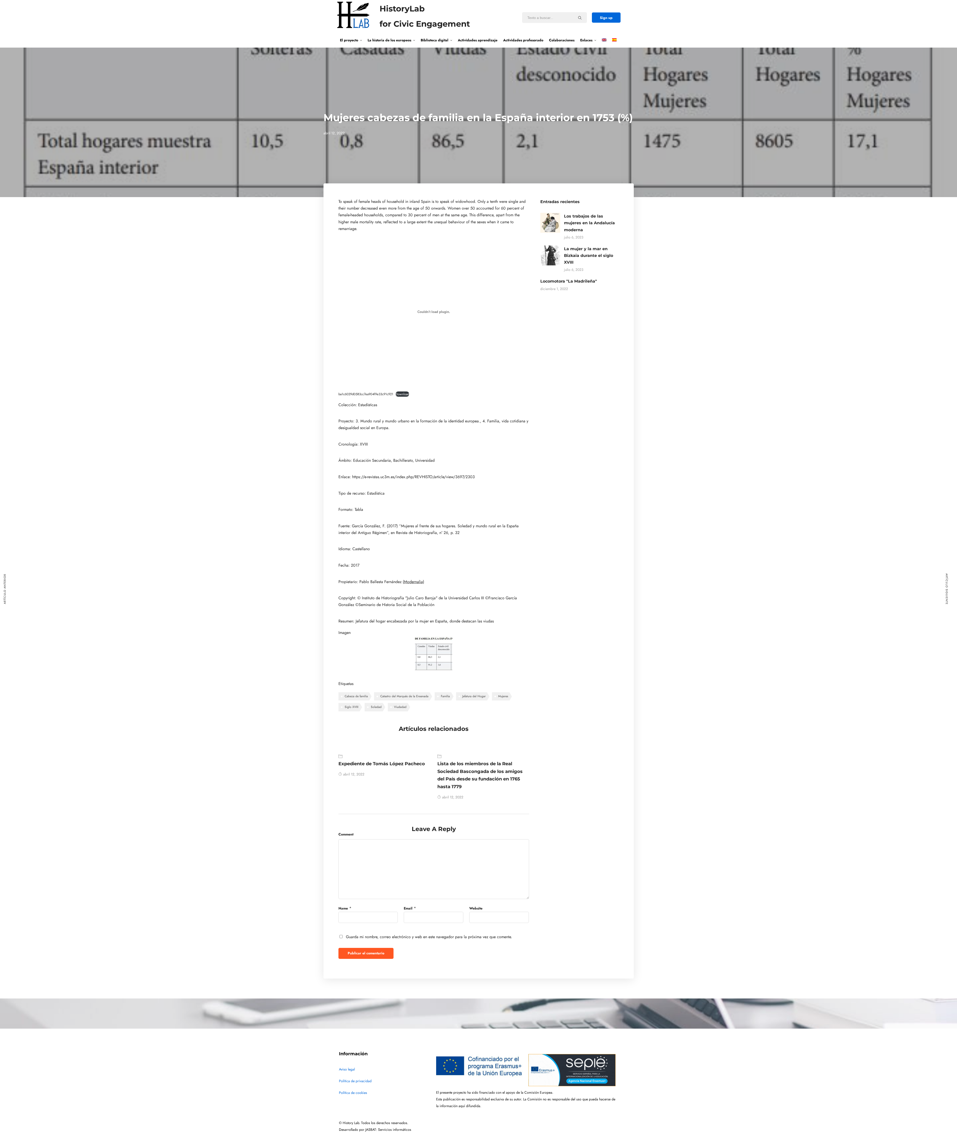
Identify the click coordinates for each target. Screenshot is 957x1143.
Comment (345, 834)
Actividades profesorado (523, 40)
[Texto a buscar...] (580, 18)
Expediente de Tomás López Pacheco (381, 763)
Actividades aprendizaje (477, 40)
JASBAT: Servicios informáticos (388, 1129)
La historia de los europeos (389, 40)
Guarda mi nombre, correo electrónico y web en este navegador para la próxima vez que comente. (429, 937)
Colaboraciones (561, 40)
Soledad (376, 707)
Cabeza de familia (356, 696)
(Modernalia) (413, 582)
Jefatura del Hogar (474, 696)
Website (475, 908)
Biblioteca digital (434, 40)
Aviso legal (347, 1069)
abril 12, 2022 (353, 774)
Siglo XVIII (351, 707)
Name (343, 908)
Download (402, 394)
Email (408, 908)
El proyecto (349, 40)
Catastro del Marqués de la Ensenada (404, 696)
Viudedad (400, 707)
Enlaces (586, 40)
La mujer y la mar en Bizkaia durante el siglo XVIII (588, 255)
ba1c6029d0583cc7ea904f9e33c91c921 (365, 394)
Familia (445, 696)
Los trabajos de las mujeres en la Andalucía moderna (589, 223)
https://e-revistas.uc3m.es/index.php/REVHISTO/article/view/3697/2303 (413, 477)
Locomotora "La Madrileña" (568, 281)
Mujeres (503, 696)
